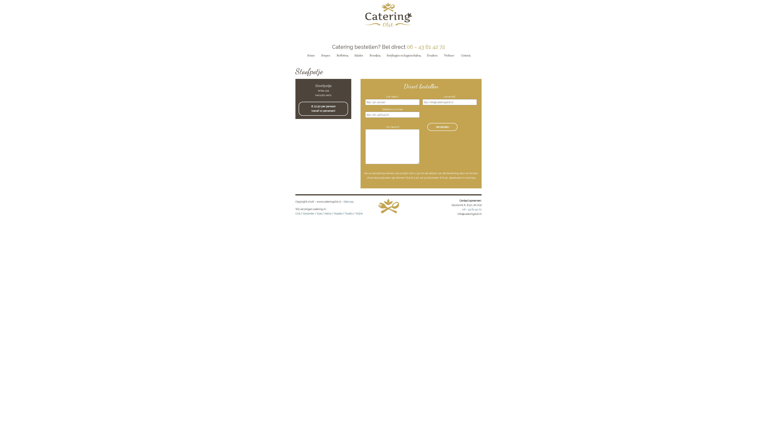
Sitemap (349, 201)
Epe (319, 213)
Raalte (338, 213)
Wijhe (359, 213)
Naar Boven (476, 228)
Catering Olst (388, 14)
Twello (349, 213)
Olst (297, 213)
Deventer (308, 213)
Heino (328, 213)
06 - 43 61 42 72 (426, 47)
